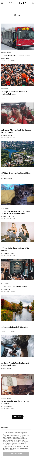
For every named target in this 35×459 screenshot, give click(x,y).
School (3, 360)
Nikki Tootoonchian (9, 97)
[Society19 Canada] (17, 3)
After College (5, 245)
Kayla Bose (6, 58)
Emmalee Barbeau (8, 406)
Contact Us (4, 428)
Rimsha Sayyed (7, 368)
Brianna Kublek (7, 135)
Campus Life (5, 88)
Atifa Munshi (6, 289)
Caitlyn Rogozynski (8, 216)
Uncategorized (6, 52)
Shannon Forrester (8, 253)
